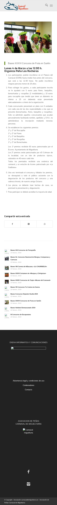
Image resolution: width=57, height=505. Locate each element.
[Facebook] (28, 472)
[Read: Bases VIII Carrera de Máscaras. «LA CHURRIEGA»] (6, 268)
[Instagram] (28, 484)
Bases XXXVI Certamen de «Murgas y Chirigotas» (28, 273)
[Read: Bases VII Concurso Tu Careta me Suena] (6, 288)
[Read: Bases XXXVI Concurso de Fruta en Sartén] (6, 302)
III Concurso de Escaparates (21, 314)
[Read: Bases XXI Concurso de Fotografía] (6, 251)
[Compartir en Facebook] (12, 224)
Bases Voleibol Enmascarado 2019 (23, 307)
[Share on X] (29, 224)
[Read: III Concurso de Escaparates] (6, 316)
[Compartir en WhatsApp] (45, 224)
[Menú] (51, 5)
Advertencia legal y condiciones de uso (28, 381)
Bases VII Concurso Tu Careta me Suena (25, 287)
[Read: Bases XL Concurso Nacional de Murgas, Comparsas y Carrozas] (6, 258)
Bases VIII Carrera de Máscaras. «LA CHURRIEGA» (29, 266)
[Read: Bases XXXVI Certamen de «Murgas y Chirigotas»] (6, 274)
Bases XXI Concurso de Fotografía (23, 250)
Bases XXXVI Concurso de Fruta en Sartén (26, 301)
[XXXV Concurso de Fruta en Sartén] (28, 37)
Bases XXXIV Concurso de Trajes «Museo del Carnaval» (30, 280)
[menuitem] (45, 5)
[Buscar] (45, 5)
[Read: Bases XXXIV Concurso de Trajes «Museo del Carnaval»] (6, 281)
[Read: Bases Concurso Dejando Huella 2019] (6, 295)
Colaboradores (28, 385)
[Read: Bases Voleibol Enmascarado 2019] (6, 309)
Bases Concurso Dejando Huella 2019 (24, 294)
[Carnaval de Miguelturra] (23, 5)
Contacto (28, 390)
